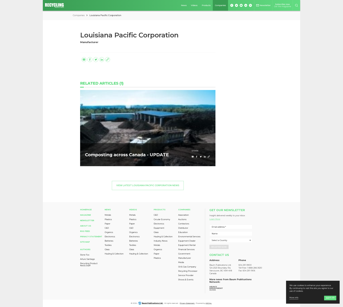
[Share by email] (84, 59)
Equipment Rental (186, 245)
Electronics (110, 237)
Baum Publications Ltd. (152, 303)
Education (183, 232)
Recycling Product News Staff (89, 264)
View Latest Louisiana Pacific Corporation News (147, 185)
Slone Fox (84, 255)
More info (293, 298)
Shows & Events (185, 280)
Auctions (182, 219)
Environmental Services (189, 237)
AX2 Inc (209, 303)
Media (181, 262)
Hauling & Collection (114, 254)
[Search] (296, 5)
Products (206, 5)
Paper (107, 224)
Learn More (214, 219)
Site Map (85, 242)
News (184, 5)
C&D (107, 228)
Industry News (160, 241)
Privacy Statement (91, 237)
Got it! (330, 298)
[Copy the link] (107, 59)
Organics (109, 232)
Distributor (183, 228)
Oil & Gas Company (187, 267)
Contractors (183, 224)
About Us (85, 226)
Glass (107, 249)
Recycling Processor (187, 271)
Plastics (108, 219)
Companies (220, 5)
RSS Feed (85, 231)
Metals (108, 215)
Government (184, 254)
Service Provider (185, 275)
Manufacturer (184, 258)
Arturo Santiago (87, 259)
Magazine (85, 215)
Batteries (109, 241)
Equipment (159, 228)
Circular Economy (162, 219)
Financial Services (186, 249)
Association (183, 215)
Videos (194, 5)
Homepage (86, 210)
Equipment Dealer (186, 241)
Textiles (108, 245)
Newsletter (87, 220)
